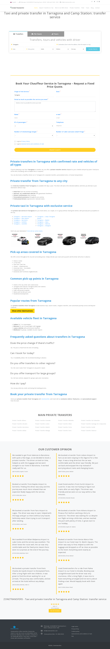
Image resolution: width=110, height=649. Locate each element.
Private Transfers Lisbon (42, 424)
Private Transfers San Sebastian (90, 420)
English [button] (14, 2)
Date (58, 91)
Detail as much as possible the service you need (31, 99)
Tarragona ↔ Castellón (20, 224)
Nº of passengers (20, 122)
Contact (97, 8)
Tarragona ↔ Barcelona (21, 220)
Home (36, 8)
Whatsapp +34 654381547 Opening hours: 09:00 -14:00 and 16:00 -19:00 (39, 2)
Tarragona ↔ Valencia (43, 224)
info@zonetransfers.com (68, 2)
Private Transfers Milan (65, 424)
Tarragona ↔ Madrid (43, 220)
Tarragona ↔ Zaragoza (44, 225)
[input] (17, 49)
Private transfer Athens (19, 420)
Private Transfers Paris (64, 430)
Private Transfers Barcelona (20, 427)
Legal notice (75, 626)
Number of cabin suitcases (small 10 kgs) (70, 132)
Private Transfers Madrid (42, 427)
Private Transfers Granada (42, 420)
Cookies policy (75, 631)
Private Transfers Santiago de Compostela (90, 424)
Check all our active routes (35, 231)
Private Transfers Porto (65, 427)
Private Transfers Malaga (42, 430)
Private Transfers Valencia (88, 430)
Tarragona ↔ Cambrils (20, 222)
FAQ (73, 636)
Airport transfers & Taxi (46, 8)
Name (16, 114)
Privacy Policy (25, 141)
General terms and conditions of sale (32, 144)
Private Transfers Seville (88, 427)
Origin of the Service (22, 91)
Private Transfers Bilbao (19, 430)
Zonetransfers (46, 399)
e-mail (58, 114)
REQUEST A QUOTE (55, 150)
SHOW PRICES (92, 49)
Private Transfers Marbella (66, 420)
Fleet (82, 8)
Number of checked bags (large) (26, 132)
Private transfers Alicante (19, 424)
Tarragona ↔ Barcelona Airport (23, 216)
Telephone (60, 122)
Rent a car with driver (61, 8)
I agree (23, 141)
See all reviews (55, 611)
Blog (92, 8)
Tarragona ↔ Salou (42, 222)
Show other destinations (22, 311)
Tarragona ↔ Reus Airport (21, 218)
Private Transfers (75, 8)
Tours (87, 8)
